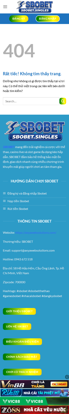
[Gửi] (62, 101)
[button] (5, 6)
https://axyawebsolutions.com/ (35, 232)
